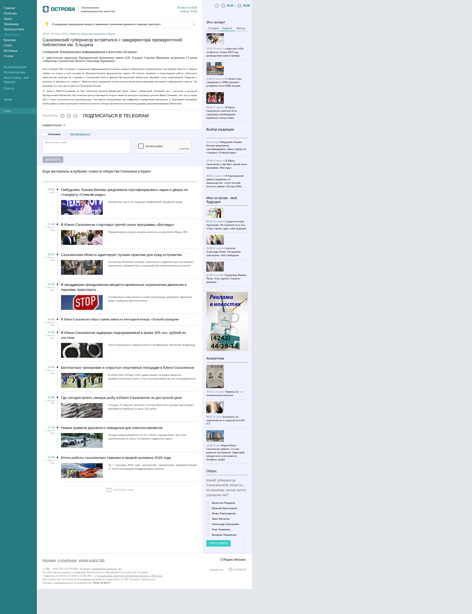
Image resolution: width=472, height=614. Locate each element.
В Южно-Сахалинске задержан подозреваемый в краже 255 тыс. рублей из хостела (123, 335)
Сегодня (213, 28)
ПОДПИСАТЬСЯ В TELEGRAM (116, 115)
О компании (67, 560)
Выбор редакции (15, 67)
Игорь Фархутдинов (223, 513)
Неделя (227, 28)
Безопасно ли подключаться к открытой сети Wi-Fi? (225, 420)
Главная (9, 8)
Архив (8, 99)
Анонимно (54, 134)
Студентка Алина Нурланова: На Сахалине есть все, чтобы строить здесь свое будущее (226, 225)
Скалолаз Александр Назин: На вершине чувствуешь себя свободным (223, 252)
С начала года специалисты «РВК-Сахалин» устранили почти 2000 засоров (223, 82)
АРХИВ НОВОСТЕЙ (92, 560)
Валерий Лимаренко (224, 534)
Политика (10, 13)
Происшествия (14, 29)
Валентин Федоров (223, 502)
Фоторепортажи (14, 72)
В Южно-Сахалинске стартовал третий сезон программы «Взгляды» (117, 225)
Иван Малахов (220, 518)
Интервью (11, 50)
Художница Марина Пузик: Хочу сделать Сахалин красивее (226, 278)
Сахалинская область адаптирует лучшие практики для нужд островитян (121, 255)
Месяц (241, 28)
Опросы (9, 88)
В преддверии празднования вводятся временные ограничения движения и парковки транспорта (106, 24)
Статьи (8, 56)
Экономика (11, 24)
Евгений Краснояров (224, 508)
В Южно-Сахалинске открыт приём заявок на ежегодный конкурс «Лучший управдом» (120, 319)
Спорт (8, 45)
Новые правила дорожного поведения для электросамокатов (111, 428)
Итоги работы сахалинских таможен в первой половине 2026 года (116, 458)
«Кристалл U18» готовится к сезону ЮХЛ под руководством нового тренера (225, 52)
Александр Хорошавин (225, 524)
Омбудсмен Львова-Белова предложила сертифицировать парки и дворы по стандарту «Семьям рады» (124, 192)
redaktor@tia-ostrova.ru (104, 568)
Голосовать (218, 543)
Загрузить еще (123, 490)
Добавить (52, 159)
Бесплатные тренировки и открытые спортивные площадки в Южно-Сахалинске (127, 368)
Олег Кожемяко (221, 529)
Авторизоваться (80, 134)
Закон (8, 18)
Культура (10, 40)
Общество (11, 34)
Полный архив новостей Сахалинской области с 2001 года (129, 575)
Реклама (49, 560)
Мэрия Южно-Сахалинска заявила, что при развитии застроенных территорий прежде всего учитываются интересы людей (225, 452)
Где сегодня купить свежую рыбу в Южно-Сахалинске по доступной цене (121, 398)
